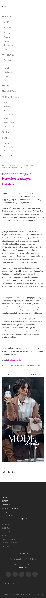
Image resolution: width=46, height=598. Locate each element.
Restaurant (9, 72)
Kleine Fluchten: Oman (23, 565)
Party (6, 151)
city (5, 64)
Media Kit (6, 505)
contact (9, 584)
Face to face (9, 147)
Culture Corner (10, 97)
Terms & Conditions (10, 508)
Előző (7, 375)
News (6, 143)
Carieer (5, 512)
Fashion (7, 33)
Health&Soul (9, 91)
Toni (41, 594)
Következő (36, 375)
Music (6, 110)
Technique (8, 45)
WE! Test (8, 22)
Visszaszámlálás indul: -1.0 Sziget (23, 559)
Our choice (9, 126)
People (6, 137)
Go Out (6, 132)
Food (6, 76)
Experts (5, 501)
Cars (6, 49)
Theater (7, 106)
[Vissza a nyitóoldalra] (23, 6)
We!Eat (6, 85)
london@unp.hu (14, 360)
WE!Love (7, 16)
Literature (8, 114)
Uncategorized (28, 166)
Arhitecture (9, 122)
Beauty (7, 37)
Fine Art (7, 118)
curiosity (8, 80)
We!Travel (8, 54)
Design (7, 41)
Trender (6, 27)
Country (7, 60)
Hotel (6, 68)
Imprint (5, 497)
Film (6, 102)
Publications (7, 516)
